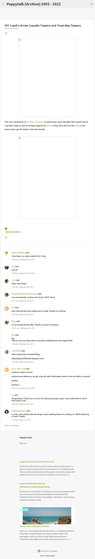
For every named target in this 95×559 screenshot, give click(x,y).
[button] (6, 33)
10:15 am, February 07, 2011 (23, 388)
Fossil (49, 125)
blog (77, 125)
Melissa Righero (18, 253)
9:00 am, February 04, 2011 (23, 314)
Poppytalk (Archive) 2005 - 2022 (33, 4)
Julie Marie (16, 351)
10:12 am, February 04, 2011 (23, 328)
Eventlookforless (19, 411)
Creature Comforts (35, 122)
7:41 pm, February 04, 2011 (23, 362)
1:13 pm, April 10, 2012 (21, 420)
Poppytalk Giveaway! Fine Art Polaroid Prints (37, 462)
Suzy (14, 280)
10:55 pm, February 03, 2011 (23, 273)
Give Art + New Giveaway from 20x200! (34, 526)
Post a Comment (12, 425)
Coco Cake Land (18, 369)
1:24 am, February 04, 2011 (23, 287)
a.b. (13, 266)
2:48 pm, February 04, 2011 (23, 344)
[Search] (64, 4)
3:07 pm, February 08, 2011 (23, 404)
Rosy (14, 321)
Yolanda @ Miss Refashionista (24, 294)
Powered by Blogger (48, 551)
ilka (13, 335)
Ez (13, 395)
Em (13, 307)
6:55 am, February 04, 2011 (23, 301)
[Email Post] (6, 229)
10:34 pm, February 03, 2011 (23, 260)
